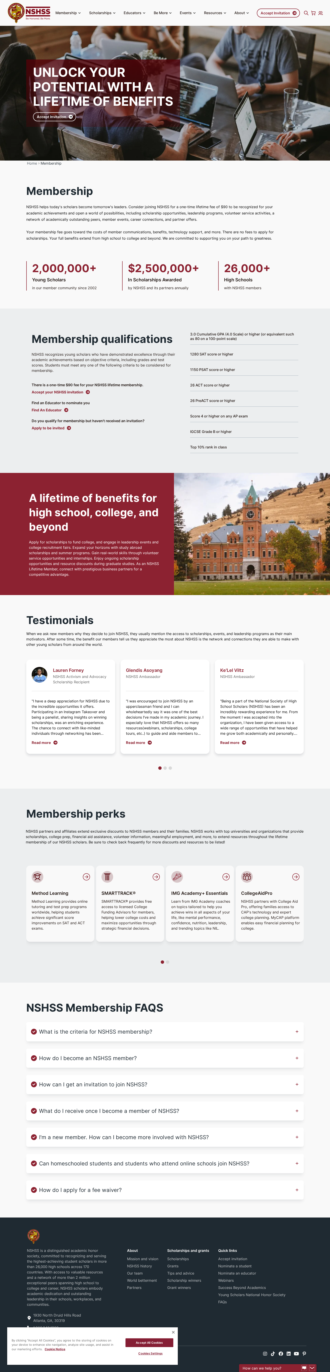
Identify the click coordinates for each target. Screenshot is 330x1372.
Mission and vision (142, 1259)
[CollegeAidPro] (270, 877)
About (239, 13)
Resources (213, 13)
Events (186, 13)
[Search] (306, 13)
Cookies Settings (150, 1353)
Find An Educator (47, 410)
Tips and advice (180, 1273)
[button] (79, 13)
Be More (161, 13)
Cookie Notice (55, 1349)
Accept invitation (232, 1259)
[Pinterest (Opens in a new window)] (304, 1353)
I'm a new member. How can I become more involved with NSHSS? (124, 1137)
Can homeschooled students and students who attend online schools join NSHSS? (144, 1163)
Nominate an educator (237, 1273)
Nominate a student (235, 1266)
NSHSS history (139, 1266)
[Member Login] (320, 13)
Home (32, 163)
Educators (132, 13)
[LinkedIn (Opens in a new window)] (289, 1353)
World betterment (142, 1280)
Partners (134, 1287)
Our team (135, 1273)
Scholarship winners (184, 1280)
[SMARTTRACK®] (131, 877)
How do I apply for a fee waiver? (80, 1190)
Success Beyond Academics (242, 1287)
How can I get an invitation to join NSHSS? (93, 1084)
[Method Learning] (61, 877)
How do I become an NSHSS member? (88, 1058)
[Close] (173, 1332)
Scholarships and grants (188, 1250)
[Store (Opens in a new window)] (313, 13)
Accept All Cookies (149, 1342)
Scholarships (100, 13)
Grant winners (179, 1287)
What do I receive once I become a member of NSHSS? (109, 1111)
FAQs (222, 1302)
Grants (172, 1266)
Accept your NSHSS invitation (57, 392)
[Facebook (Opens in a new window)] (281, 1353)
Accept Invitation (275, 13)
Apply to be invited (48, 428)
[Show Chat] (304, 1368)
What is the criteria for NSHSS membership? (95, 1031)
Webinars (226, 1280)
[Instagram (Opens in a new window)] (265, 1353)
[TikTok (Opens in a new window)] (273, 1353)
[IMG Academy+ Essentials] (201, 877)
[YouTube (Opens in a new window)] (296, 1353)
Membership (66, 13)
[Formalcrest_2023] (33, 1236)
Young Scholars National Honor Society (252, 1295)
